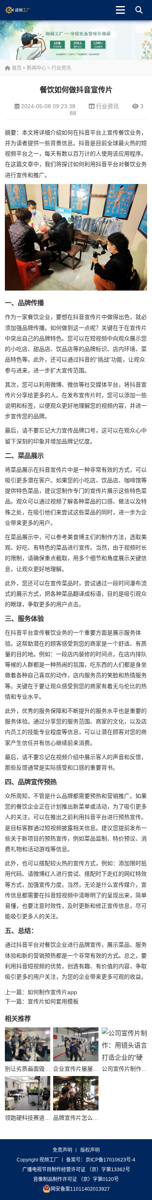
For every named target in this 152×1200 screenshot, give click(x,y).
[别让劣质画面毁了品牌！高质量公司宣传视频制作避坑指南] (27, 1044)
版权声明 (90, 1150)
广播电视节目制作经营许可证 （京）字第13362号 (76, 1169)
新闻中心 (36, 68)
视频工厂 (24, 10)
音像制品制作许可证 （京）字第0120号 (76, 1179)
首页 (16, 68)
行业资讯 (61, 68)
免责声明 (62, 1150)
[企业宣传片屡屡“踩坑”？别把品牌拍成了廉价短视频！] (75, 1044)
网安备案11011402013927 (80, 1189)
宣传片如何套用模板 (53, 1001)
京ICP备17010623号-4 (110, 1160)
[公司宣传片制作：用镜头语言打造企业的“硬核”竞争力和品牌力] (124, 1044)
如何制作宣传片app (52, 992)
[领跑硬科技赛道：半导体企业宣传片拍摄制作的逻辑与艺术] (27, 1093)
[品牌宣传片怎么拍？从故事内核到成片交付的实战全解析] (75, 1093)
